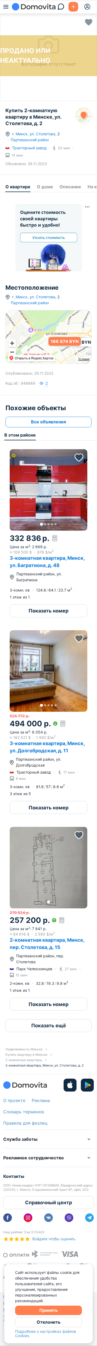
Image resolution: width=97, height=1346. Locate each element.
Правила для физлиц (25, 1123)
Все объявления (48, 421)
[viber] (69, 1217)
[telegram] (89, 1217)
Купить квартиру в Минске (26, 1055)
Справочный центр (48, 1202)
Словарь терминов (23, 1111)
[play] (87, 1085)
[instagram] (28, 1217)
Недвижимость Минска (24, 1049)
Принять (48, 1310)
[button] (48, 490)
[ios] (70, 1085)
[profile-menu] (87, 6)
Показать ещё (48, 1025)
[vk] (48, 1217)
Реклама (41, 1100)
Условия (83, 359)
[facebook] (7, 1217)
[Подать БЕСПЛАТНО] (73, 7)
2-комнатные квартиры (23, 1060)
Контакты (13, 1176)
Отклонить (48, 1322)
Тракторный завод (29, 148)
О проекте (14, 1100)
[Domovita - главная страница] (34, 7)
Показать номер (48, 611)
